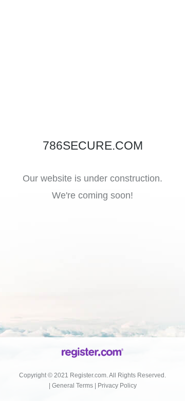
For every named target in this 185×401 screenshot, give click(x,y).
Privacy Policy (117, 385)
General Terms (72, 385)
